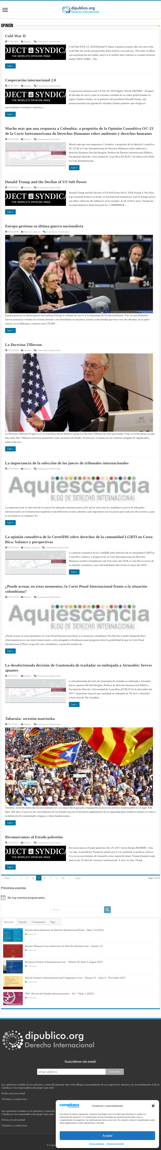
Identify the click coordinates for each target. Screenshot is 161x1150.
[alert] (80, 897)
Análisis (27, 547)
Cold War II (15, 36)
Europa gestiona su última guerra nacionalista (44, 226)
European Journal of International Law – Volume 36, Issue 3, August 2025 (64, 961)
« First (6, 878)
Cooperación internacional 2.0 (30, 80)
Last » (78, 878)
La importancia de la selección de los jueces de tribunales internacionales (67, 463)
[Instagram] (82, 1140)
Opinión (27, 41)
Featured (28, 232)
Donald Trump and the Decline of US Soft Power (46, 182)
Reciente (9, 921)
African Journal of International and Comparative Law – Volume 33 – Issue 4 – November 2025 (75, 977)
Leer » (10, 66)
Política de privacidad (13, 1093)
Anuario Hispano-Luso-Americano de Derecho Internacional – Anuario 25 (64, 946)
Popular (23, 921)
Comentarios (38, 921)
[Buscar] (107, 909)
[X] (78, 1140)
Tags (52, 921)
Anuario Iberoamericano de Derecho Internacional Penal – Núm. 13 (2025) (64, 929)
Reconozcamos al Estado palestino (34, 837)
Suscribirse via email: (80, 1061)
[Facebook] (74, 1140)
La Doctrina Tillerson (23, 344)
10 (63, 878)
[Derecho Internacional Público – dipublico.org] (80, 9)
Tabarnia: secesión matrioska (30, 718)
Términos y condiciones (14, 1099)
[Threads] (86, 1140)
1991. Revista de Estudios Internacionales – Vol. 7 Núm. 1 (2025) (59, 993)
